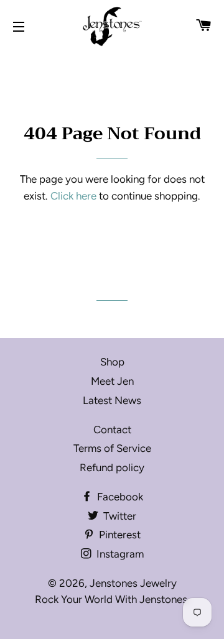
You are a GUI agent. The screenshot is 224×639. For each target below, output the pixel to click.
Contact (112, 429)
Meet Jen (112, 381)
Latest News (112, 400)
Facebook (119, 496)
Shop (112, 362)
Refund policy (112, 467)
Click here (73, 196)
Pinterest (118, 534)
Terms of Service (112, 448)
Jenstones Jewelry (133, 583)
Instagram (119, 554)
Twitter (118, 516)
